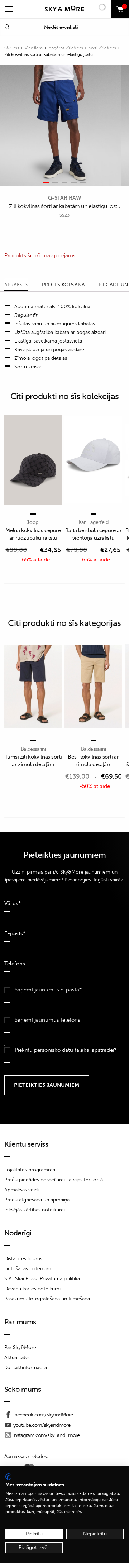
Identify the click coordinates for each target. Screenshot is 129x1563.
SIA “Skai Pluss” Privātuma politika (42, 1279)
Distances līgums (23, 1259)
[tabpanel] (60, 125)
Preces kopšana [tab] (63, 285)
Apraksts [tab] (16, 285)
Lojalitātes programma (29, 1170)
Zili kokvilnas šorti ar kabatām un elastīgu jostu (48, 54)
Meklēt (7, 27)
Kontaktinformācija (25, 1367)
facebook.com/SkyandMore (43, 1414)
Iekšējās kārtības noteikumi (34, 1210)
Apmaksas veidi (21, 1190)
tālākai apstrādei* (95, 1050)
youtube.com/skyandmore (41, 1425)
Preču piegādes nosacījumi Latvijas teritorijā (53, 1180)
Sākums (11, 48)
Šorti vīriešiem (102, 48)
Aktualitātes (17, 1357)
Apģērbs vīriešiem (66, 48)
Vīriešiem (34, 48)
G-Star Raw (64, 198)
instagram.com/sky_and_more (46, 1435)
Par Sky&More (20, 1347)
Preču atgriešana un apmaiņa (37, 1200)
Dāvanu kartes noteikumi (32, 1289)
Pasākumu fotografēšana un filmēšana (47, 1299)
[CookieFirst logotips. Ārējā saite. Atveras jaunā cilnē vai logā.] (8, 1476)
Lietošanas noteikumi (28, 1269)
